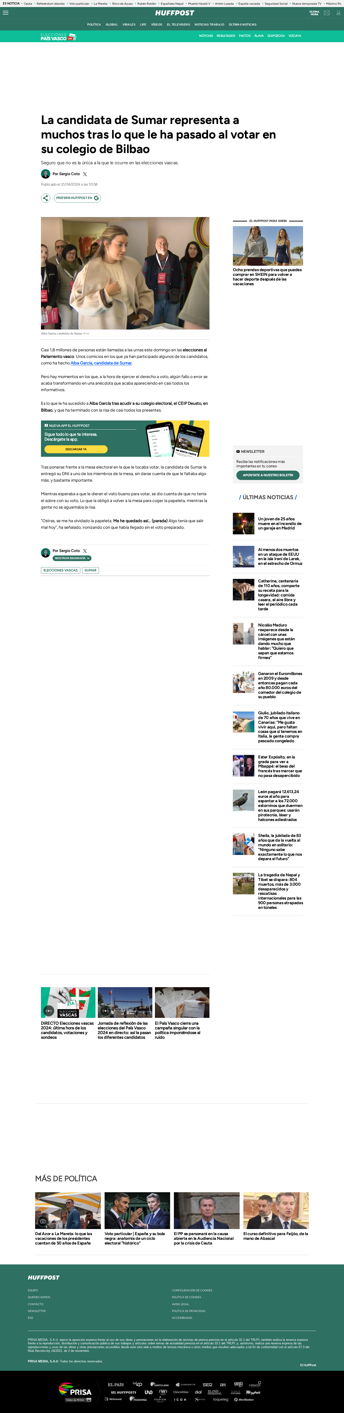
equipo (33, 1290)
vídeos (156, 24)
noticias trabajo (209, 24)
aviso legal (180, 1304)
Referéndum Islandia (51, 3)
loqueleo (222, 1399)
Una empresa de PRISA (77, 1388)
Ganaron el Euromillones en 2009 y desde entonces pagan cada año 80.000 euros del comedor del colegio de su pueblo (280, 685)
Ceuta (28, 3)
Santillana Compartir (187, 1385)
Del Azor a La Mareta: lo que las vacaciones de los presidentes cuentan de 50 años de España (63, 1238)
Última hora (314, 13)
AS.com (222, 1385)
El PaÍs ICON (181, 1399)
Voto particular (79, 3)
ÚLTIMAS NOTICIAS (243, 24)
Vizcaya (295, 35)
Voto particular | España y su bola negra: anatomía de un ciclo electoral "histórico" (135, 1238)
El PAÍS (118, 1385)
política (94, 24)
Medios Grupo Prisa (77, 1400)
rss (30, 1317)
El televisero (178, 24)
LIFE (143, 24)
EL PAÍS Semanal (217, 1392)
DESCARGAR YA (76, 449)
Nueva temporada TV (307, 3)
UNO (151, 1392)
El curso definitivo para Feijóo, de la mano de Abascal (275, 1236)
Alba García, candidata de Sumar (101, 363)
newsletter (37, 1311)
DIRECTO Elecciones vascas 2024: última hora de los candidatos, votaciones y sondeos (67, 1030)
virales (129, 24)
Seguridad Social (276, 3)
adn (238, 1385)
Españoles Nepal (172, 3)
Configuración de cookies (192, 1290)
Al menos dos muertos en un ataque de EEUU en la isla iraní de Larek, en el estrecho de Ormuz (280, 556)
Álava (259, 35)
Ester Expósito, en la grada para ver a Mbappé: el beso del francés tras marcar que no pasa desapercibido (280, 766)
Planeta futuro (234, 1392)
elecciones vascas (61, 570)
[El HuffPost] (174, 13)
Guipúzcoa (276, 35)
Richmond (115, 1399)
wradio (164, 1392)
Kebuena (251, 1392)
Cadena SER (208, 1385)
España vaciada (249, 3)
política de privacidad (188, 1311)
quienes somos (39, 1297)
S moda (201, 1399)
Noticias (206, 35)
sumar (90, 570)
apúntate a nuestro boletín (268, 475)
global (112, 24)
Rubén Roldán (146, 3)
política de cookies (186, 1297)
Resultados (226, 35)
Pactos (245, 35)
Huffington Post (124, 1392)
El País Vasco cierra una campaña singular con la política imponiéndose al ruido (177, 1030)
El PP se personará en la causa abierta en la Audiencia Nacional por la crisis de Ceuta (203, 1238)
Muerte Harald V (199, 3)
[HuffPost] (44, 1276)
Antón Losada (224, 3)
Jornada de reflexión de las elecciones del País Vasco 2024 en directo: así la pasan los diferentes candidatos (124, 1030)
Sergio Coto (69, 174)
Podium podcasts (161, 1399)
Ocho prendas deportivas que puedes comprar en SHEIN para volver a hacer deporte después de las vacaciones (267, 276)
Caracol (255, 1385)
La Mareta (100, 3)
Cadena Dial (200, 1392)
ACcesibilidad (182, 1317)
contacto (35, 1304)
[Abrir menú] (5, 13)
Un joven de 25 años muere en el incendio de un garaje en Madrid (280, 523)
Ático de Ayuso (122, 3)
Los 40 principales (141, 1385)
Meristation (244, 1399)
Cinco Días (182, 1392)
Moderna (138, 1399)
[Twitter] (84, 174)
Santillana (163, 1385)
